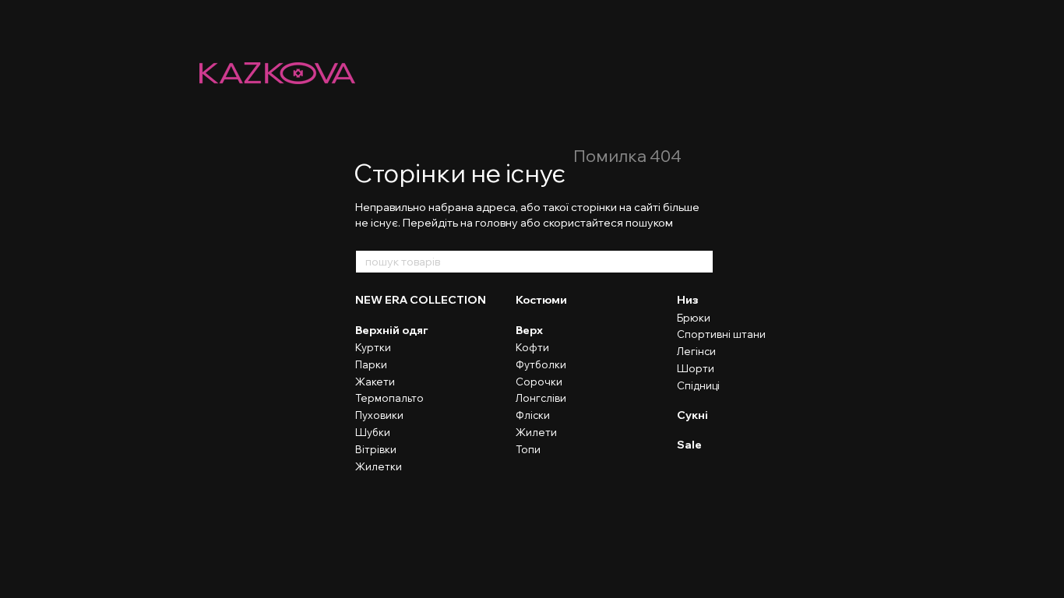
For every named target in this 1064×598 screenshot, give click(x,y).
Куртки (373, 347)
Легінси (696, 351)
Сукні (692, 415)
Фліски (533, 415)
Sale (689, 445)
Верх (529, 330)
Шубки (372, 432)
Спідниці (698, 385)
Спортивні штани (721, 334)
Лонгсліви (541, 398)
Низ (688, 300)
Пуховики (379, 415)
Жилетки (378, 466)
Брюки (693, 317)
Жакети (375, 381)
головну (496, 223)
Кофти (532, 347)
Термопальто (389, 398)
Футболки (541, 364)
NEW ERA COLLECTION (420, 300)
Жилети (536, 432)
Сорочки (539, 381)
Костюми (541, 300)
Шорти (695, 368)
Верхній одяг (391, 330)
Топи (528, 449)
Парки (371, 364)
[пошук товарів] (701, 261)
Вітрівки (375, 449)
